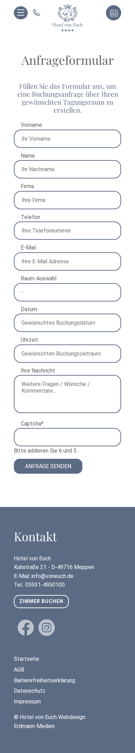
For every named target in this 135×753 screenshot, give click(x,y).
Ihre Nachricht (38, 370)
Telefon (30, 217)
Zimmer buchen (41, 601)
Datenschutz (29, 691)
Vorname (31, 125)
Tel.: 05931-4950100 (39, 584)
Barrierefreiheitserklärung (44, 680)
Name (28, 155)
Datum (29, 309)
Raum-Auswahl (38, 278)
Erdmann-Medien (34, 726)
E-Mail (28, 247)
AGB (19, 669)
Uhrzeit (29, 339)
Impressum (27, 701)
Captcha (33, 423)
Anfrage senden (48, 466)
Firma (27, 186)
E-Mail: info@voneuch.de (43, 576)
